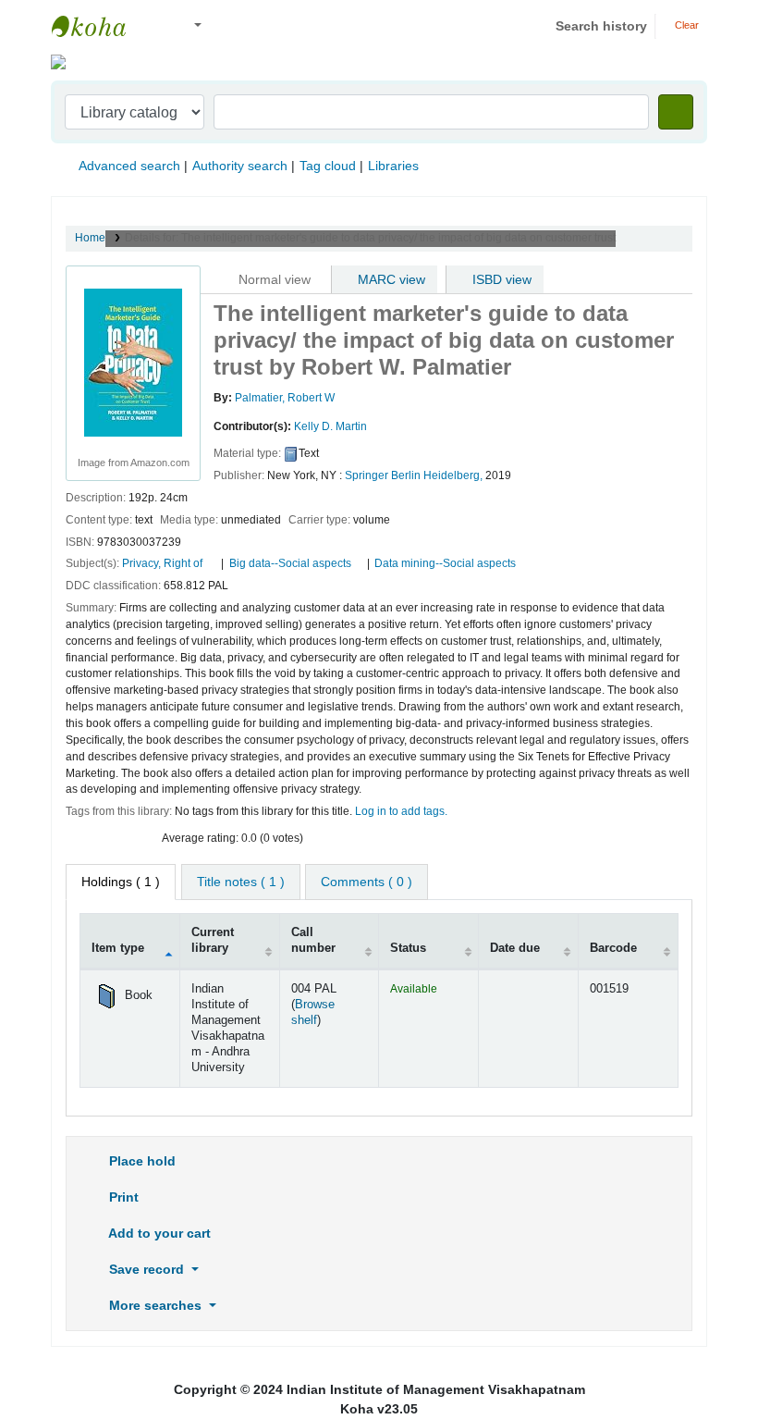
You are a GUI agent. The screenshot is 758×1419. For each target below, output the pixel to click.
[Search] (675, 112)
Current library (212, 940)
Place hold (140, 1161)
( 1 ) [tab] (120, 881)
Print (122, 1197)
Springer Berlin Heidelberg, (414, 475)
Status (408, 948)
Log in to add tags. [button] (401, 811)
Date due (515, 948)
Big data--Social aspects (290, 563)
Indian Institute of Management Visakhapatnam (98, 25)
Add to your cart (158, 1233)
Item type (118, 948)
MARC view (389, 279)
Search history (601, 26)
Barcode (613, 948)
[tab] (240, 882)
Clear (685, 25)
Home (90, 237)
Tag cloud (328, 165)
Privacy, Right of (163, 563)
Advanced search (129, 165)
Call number (313, 940)
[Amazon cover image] (133, 361)
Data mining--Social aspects (445, 563)
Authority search (239, 165)
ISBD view (500, 279)
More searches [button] (155, 1305)
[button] (156, 26)
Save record (146, 1269)
